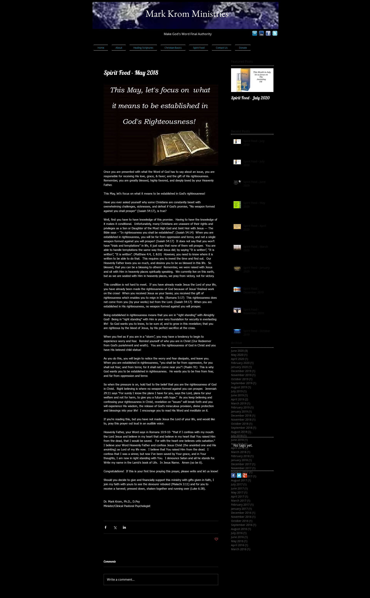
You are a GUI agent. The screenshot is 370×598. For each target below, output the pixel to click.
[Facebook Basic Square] (233, 475)
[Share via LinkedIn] (124, 527)
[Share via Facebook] (105, 527)
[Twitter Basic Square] (239, 475)
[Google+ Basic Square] (245, 475)
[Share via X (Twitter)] (115, 527)
